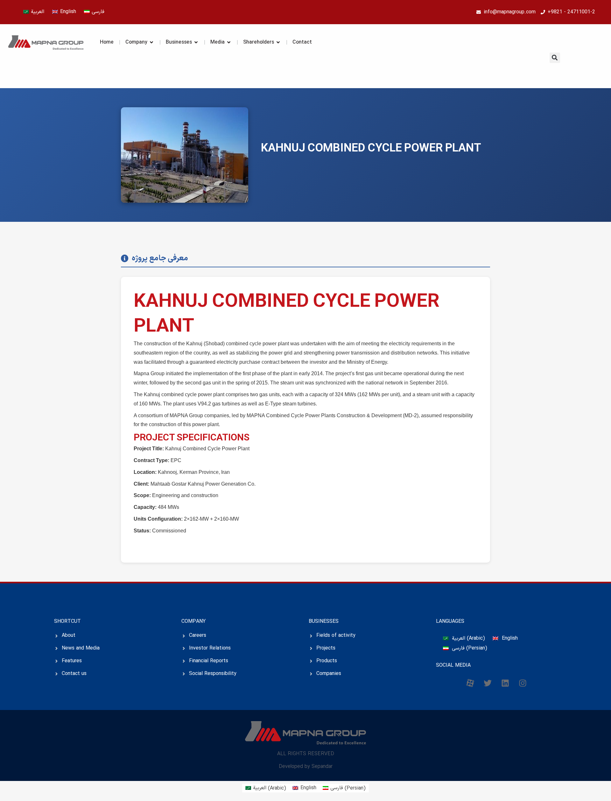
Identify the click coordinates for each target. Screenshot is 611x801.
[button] (555, 58)
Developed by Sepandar (306, 766)
